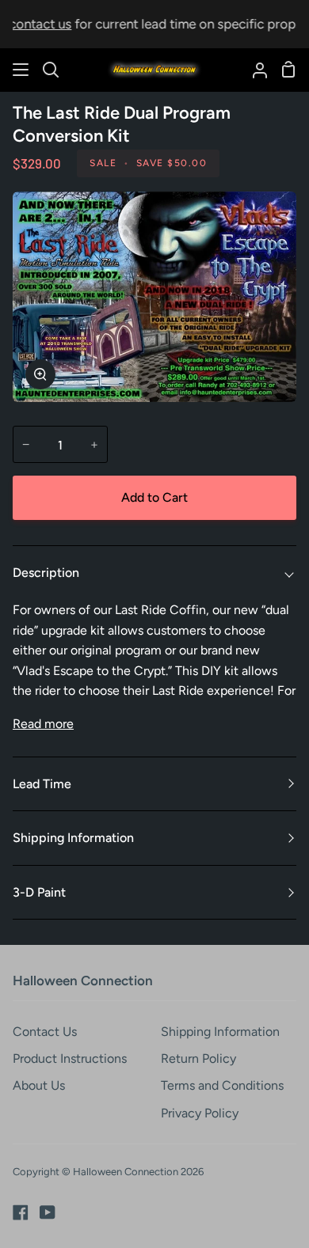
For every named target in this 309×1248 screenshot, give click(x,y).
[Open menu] (21, 69)
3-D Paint (39, 892)
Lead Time (42, 783)
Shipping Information (73, 837)
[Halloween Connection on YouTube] (47, 1212)
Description (46, 572)
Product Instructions (70, 1058)
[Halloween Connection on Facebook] (21, 1212)
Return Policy (198, 1058)
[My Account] (253, 69)
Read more (43, 723)
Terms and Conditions (222, 1085)
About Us (39, 1085)
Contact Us (45, 1031)
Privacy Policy (199, 1113)
